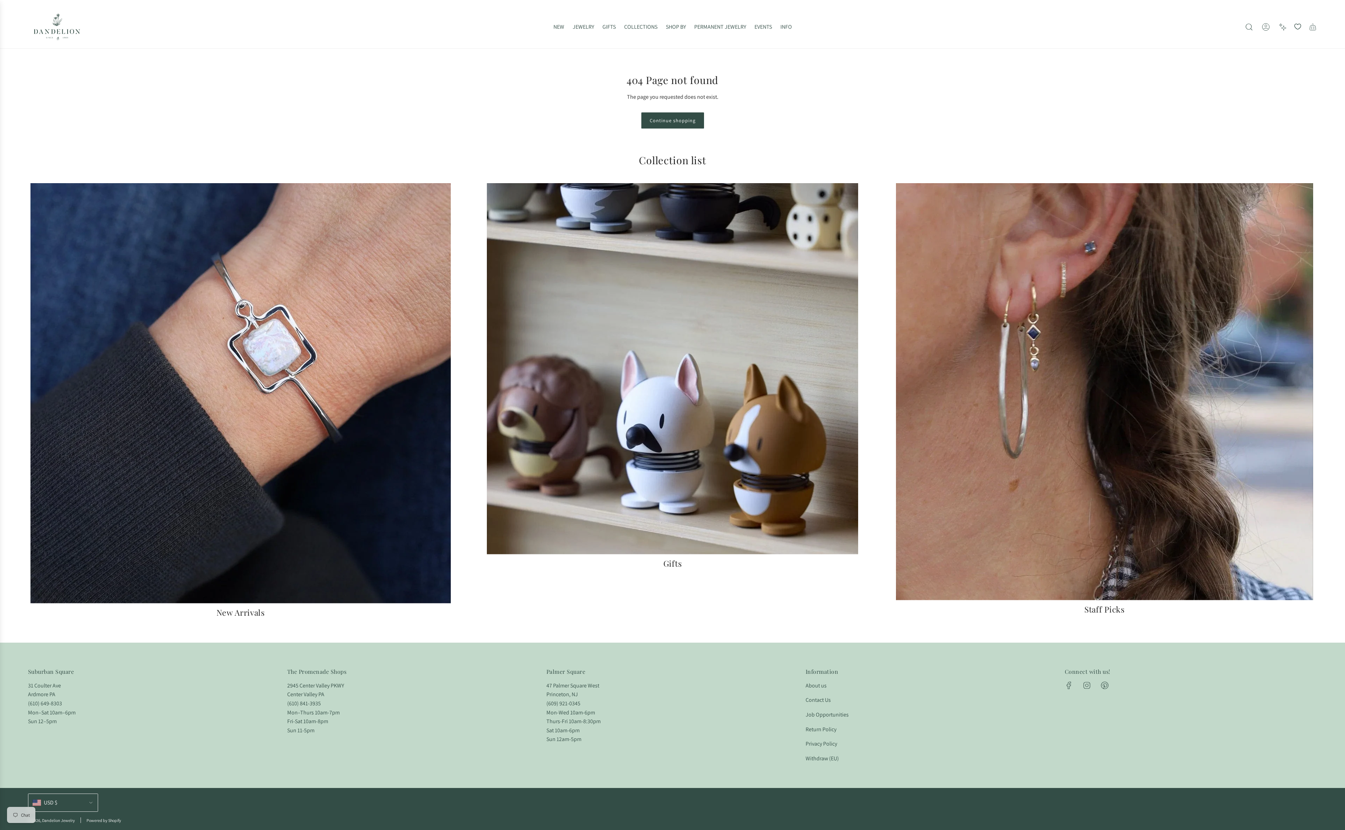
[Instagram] (1086, 685)
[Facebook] (1069, 685)
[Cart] (1312, 27)
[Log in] (1265, 27)
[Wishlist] (1297, 27)
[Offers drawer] (1282, 27)
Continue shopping (673, 120)
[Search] (1249, 27)
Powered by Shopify (104, 820)
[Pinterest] (1104, 685)
